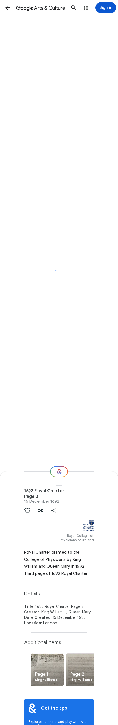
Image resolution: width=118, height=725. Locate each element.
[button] (7, 7)
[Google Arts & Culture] (40, 7)
